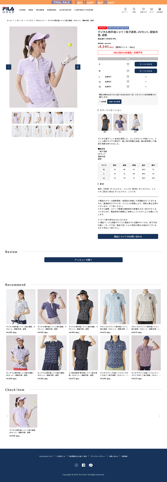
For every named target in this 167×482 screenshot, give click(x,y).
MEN (31, 10)
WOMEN (40, 10)
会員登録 (160, 12)
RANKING (51, 10)
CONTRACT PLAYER (83, 10)
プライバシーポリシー (98, 456)
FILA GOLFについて (46, 456)
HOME (22, 10)
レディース (19, 20)
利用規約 (125, 456)
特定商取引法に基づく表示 (78, 456)
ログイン (125, 12)
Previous (8, 67)
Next (77, 67)
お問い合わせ (113, 456)
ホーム (9, 20)
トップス (29, 20)
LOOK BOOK (65, 10)
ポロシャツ (40, 20)
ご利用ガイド (60, 456)
